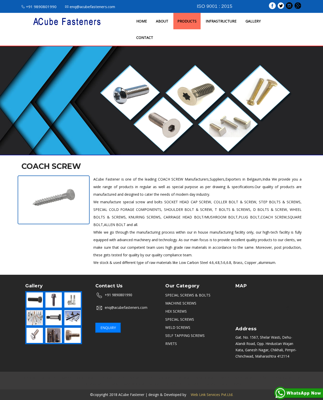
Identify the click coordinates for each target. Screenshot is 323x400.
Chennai (106, 377)
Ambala (163, 377)
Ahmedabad (244, 377)
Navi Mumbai (134, 383)
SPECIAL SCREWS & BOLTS (187, 295)
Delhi (121, 377)
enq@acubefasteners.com (92, 6)
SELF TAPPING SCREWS (185, 335)
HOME (141, 21)
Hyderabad (183, 377)
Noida (134, 377)
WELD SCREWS (177, 327)
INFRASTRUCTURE (221, 21)
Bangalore (48, 377)
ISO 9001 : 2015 (214, 6)
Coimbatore (172, 383)
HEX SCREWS (176, 311)
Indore (148, 377)
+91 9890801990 (41, 6)
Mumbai (29, 377)
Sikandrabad (206, 377)
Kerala (154, 383)
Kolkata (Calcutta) (286, 377)
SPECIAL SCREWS (179, 319)
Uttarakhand (94, 383)
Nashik (66, 377)
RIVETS (171, 343)
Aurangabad (85, 377)
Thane (114, 383)
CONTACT (144, 37)
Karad (224, 383)
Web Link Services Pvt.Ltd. (210, 394)
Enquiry (108, 327)
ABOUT (162, 21)
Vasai (237, 383)
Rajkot (225, 377)
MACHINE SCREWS (180, 303)
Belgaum (193, 383)
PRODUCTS (187, 21)
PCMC (263, 377)
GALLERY (253, 21)
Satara (210, 383)
